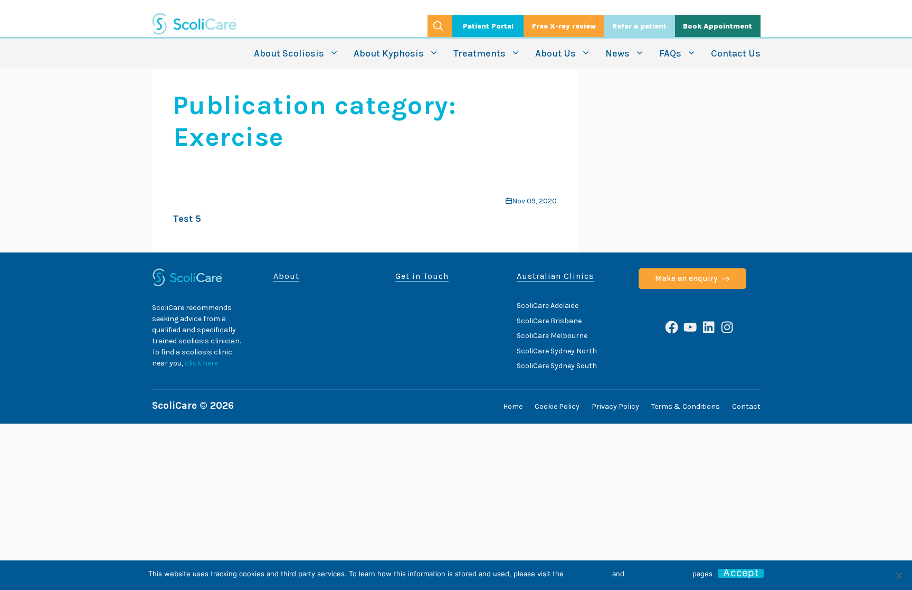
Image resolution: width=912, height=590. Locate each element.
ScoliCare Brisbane (549, 320)
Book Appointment (717, 26)
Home (512, 406)
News (617, 53)
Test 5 (187, 218)
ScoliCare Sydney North (557, 350)
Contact (746, 406)
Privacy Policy (615, 406)
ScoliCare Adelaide (547, 305)
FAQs (670, 53)
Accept (740, 573)
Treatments (479, 53)
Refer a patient (639, 26)
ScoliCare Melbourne (552, 335)
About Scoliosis (289, 53)
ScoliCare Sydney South (557, 365)
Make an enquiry (686, 278)
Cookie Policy (557, 406)
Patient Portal (488, 26)
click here (201, 363)
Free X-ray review (564, 26)
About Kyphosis (389, 53)
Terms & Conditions (685, 406)
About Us (555, 53)
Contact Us (736, 53)
